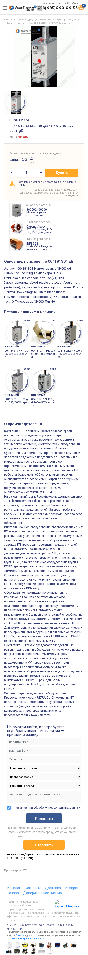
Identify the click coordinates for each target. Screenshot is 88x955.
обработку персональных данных (56, 807)
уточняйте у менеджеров (71, 194)
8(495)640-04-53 (60, 8)
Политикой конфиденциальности (25, 938)
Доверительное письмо (42, 893)
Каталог (14, 888)
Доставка (53, 888)
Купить (62, 173)
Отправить (44, 845)
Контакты (33, 888)
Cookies (20, 935)
